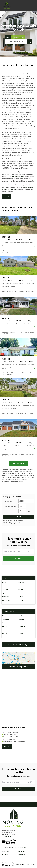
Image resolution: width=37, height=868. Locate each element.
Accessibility (20, 864)
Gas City (21, 582)
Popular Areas (8, 578)
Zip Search (5, 854)
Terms (27, 864)
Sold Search (21, 854)
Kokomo (20, 600)
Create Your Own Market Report (18, 645)
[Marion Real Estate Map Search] (18, 660)
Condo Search (6, 851)
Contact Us (6, 197)
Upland (4, 593)
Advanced (15, 37)
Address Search (6, 856)
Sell (23, 37)
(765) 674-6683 (6, 836)
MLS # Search (22, 851)
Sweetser (5, 589)
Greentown (5, 596)
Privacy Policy (23, 847)
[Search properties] (29, 41)
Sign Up (6, 746)
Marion (4, 582)
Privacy (33, 864)
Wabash (20, 596)
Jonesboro (5, 586)
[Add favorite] (34, 246)
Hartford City (6, 600)
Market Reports (8, 611)
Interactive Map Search (17, 176)
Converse (21, 589)
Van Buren (21, 593)
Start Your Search (18, 463)
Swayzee (21, 586)
